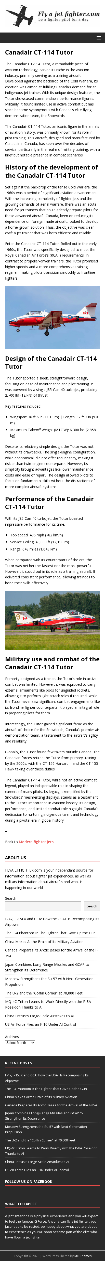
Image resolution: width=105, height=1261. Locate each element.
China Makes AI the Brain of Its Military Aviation (44, 941)
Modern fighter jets (36, 841)
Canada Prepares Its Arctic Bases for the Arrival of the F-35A (51, 1105)
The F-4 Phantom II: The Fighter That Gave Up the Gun (50, 932)
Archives (12, 1036)
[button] (98, 37)
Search (10, 898)
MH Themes (82, 1256)
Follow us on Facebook (28, 1181)
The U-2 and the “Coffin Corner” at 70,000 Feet (44, 993)
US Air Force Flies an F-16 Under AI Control (40, 1024)
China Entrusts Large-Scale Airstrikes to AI (39, 1015)
